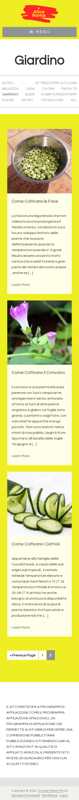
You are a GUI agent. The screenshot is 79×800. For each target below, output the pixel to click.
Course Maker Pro (50, 790)
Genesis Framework (25, 795)
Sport (27, 100)
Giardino (10, 94)
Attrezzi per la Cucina (56, 83)
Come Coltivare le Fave (35, 201)
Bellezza (10, 88)
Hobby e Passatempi (59, 94)
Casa (30, 88)
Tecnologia (52, 100)
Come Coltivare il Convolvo (38, 372)
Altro (7, 83)
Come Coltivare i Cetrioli (36, 544)
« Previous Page (23, 656)
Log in (63, 795)
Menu (43, 32)
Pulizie (8, 100)
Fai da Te (69, 88)
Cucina (48, 88)
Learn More (21, 284)
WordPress (49, 795)
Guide (30, 94)
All (74, 100)
